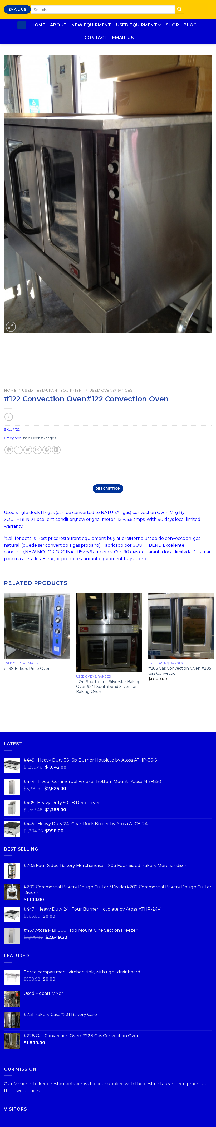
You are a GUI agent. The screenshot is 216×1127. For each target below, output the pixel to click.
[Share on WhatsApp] (8, 450)
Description (108, 488)
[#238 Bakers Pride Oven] (37, 626)
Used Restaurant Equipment (53, 390)
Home (38, 24)
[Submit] (179, 9)
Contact (96, 37)
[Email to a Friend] (37, 450)
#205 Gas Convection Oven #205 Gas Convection (179, 671)
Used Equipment (136, 24)
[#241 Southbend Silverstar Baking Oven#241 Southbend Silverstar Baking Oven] (109, 632)
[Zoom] (11, 327)
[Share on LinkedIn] (56, 450)
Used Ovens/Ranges (110, 390)
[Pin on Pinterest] (46, 450)
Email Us (123, 37)
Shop (172, 24)
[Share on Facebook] (18, 450)
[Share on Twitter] (27, 450)
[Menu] (21, 25)
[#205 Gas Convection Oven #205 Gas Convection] (181, 626)
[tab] (108, 488)
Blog (190, 24)
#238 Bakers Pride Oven (27, 668)
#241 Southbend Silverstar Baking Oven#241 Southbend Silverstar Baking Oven (108, 686)
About (58, 24)
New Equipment (91, 24)
